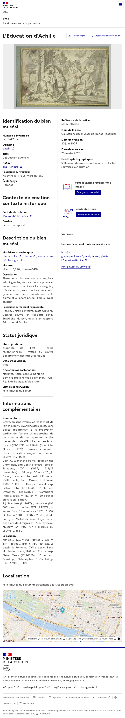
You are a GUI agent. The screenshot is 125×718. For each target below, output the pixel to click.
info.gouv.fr (9, 687)
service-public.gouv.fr (35, 687)
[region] (62, 616)
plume (28, 256)
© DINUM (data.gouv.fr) (52, 638)
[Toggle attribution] (119, 639)
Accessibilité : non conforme (16, 697)
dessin (6, 148)
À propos (56, 697)
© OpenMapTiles (73, 638)
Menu (120, 4)
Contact (41, 697)
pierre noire (10, 256)
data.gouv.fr (87, 687)
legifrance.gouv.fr (63, 687)
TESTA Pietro (11, 167)
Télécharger (78, 35)
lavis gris (13, 260)
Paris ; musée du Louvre (74, 266)
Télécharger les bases (79, 697)
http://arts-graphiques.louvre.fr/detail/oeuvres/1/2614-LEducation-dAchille (84, 256)
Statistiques (101, 697)
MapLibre (32, 638)
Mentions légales (10, 710)
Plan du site (28, 703)
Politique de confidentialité (32, 710)
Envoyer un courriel (88, 192)
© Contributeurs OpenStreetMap (98, 638)
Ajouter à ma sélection (107, 35)
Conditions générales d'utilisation (62, 710)
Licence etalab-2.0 (26, 713)
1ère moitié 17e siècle (16, 216)
